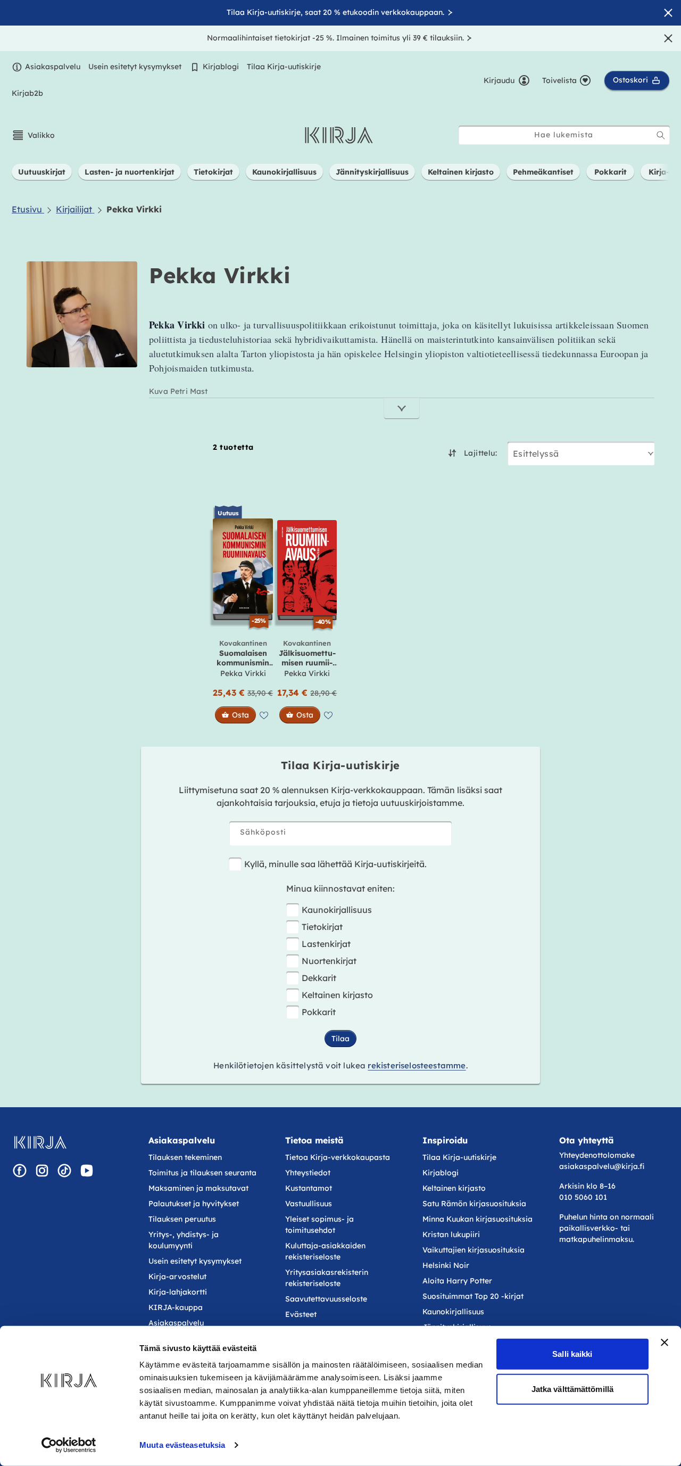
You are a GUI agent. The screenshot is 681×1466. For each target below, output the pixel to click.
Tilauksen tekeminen (185, 1157)
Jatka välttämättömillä (572, 1388)
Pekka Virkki (243, 673)
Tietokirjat (322, 926)
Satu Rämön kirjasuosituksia (474, 1203)
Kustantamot (308, 1188)
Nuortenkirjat (329, 961)
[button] (33, 135)
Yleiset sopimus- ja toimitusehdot (319, 1224)
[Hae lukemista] (661, 135)
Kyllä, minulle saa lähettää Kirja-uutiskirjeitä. (335, 864)
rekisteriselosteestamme (417, 1065)
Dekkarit (319, 978)
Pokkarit (319, 1012)
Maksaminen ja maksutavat (198, 1188)
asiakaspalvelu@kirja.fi (601, 1166)
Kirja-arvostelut (177, 1276)
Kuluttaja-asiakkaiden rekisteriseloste (325, 1251)
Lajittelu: (480, 453)
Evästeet (301, 1314)
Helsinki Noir (445, 1265)
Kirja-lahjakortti (177, 1292)
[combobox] (564, 135)
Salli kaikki (572, 1353)
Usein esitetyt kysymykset (134, 66)
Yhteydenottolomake (597, 1155)
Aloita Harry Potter (457, 1281)
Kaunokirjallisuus (337, 909)
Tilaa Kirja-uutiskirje (284, 66)
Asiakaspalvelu (52, 66)
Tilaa (340, 1038)
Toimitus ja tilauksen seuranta (202, 1172)
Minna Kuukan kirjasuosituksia (477, 1219)
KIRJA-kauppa (175, 1307)
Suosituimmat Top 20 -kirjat (473, 1296)
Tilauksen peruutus (182, 1219)
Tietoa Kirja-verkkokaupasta (337, 1157)
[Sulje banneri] (664, 1342)
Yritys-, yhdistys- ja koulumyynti (183, 1240)
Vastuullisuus (308, 1203)
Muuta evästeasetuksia (182, 1444)
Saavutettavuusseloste (326, 1299)
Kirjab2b (27, 93)
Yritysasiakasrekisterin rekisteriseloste (326, 1277)
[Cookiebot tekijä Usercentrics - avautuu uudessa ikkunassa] (68, 1445)
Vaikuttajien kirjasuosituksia (473, 1250)
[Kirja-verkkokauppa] (40, 1142)
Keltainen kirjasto (337, 995)
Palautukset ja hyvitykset (193, 1203)
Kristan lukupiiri (451, 1234)
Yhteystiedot (307, 1172)
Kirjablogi (221, 66)
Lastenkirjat (326, 943)
